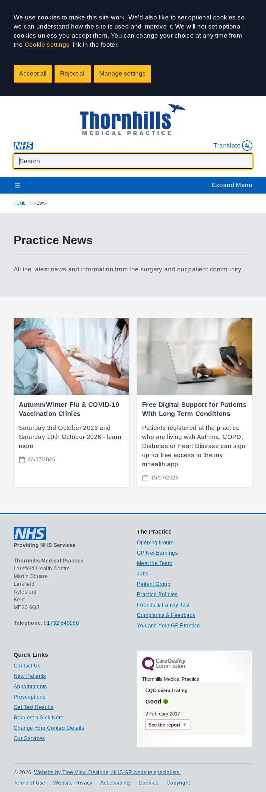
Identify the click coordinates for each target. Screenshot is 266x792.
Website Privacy (72, 783)
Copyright (178, 783)
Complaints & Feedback (166, 615)
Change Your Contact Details (49, 728)
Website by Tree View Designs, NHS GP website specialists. (107, 772)
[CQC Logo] (164, 669)
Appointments (30, 686)
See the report (164, 724)
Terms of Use (29, 783)
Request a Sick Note (39, 717)
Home (20, 203)
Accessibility (115, 783)
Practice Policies (157, 594)
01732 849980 (61, 623)
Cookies (149, 783)
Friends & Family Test (163, 605)
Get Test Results (33, 707)
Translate (227, 145)
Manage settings (122, 73)
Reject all (73, 73)
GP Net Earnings (157, 553)
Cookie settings (47, 44)
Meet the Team (154, 563)
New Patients (30, 676)
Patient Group (153, 584)
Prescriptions (29, 697)
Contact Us (27, 665)
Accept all (32, 73)
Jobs (143, 573)
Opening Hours (155, 542)
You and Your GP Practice (168, 625)
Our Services (29, 738)
